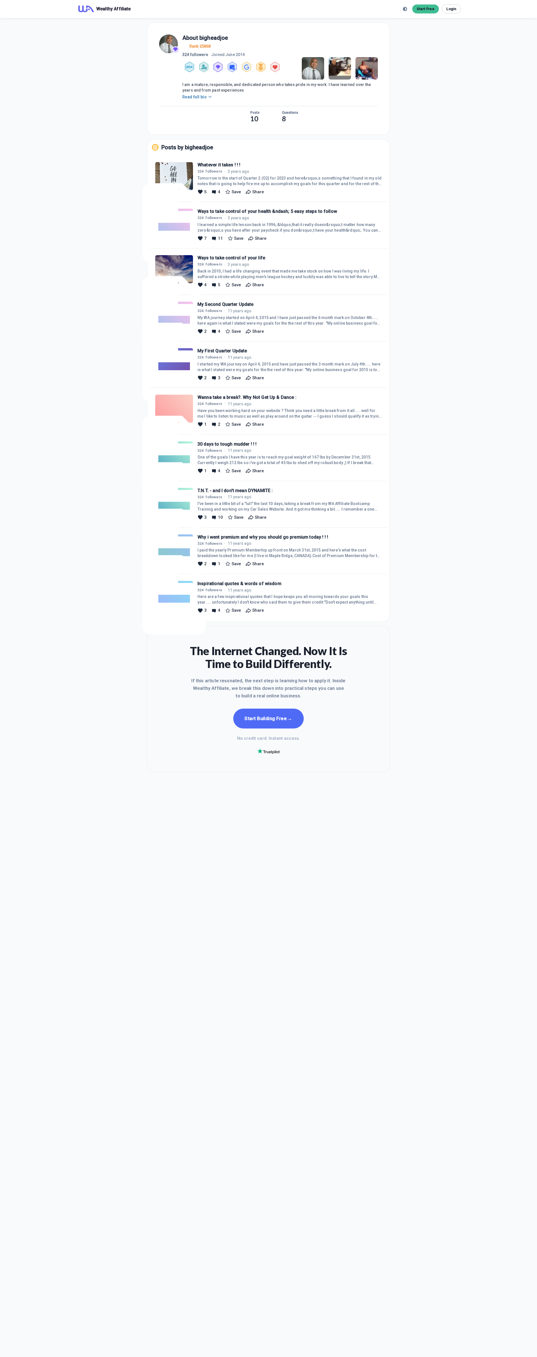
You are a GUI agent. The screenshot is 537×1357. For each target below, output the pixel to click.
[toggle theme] (405, 8)
